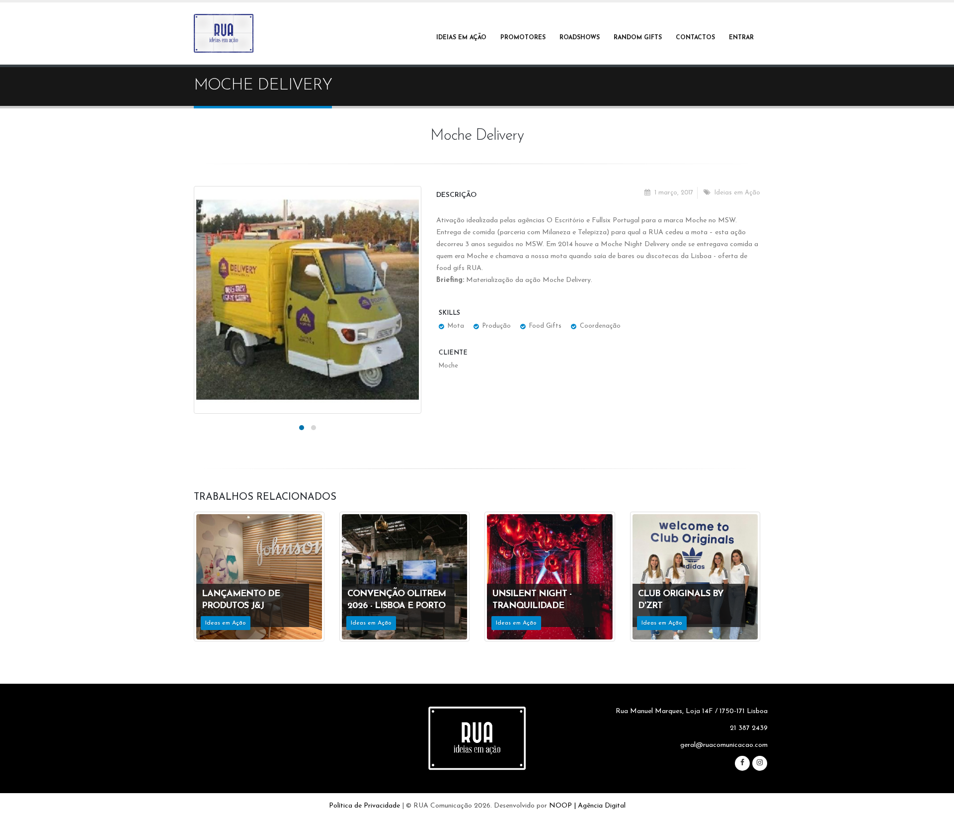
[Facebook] (742, 763)
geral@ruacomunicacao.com (724, 745)
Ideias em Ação (461, 38)
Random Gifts (638, 38)
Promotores (523, 38)
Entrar (741, 38)
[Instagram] (759, 763)
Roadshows (579, 38)
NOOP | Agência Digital (587, 806)
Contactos (695, 38)
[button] (302, 428)
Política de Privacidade (364, 806)
